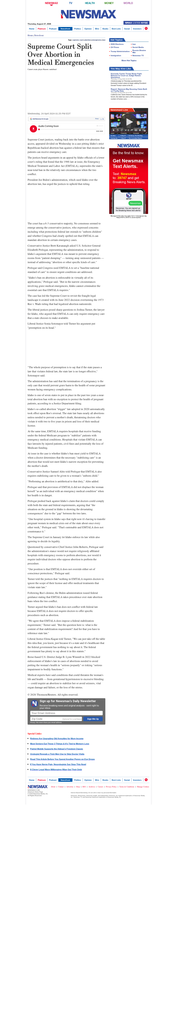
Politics (77, 29)
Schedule (136, 133)
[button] (146, 28)
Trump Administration (120, 51)
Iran (134, 44)
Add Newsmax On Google (40, 119)
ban (104, 40)
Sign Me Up (93, 719)
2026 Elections (117, 44)
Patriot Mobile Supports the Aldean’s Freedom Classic (56, 749)
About (53, 786)
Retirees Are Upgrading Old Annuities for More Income (56, 739)
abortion (87, 40)
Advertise (69, 786)
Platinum (42, 29)
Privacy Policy (111, 786)
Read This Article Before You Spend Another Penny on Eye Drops (62, 759)
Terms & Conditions (126, 786)
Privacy (32, 722)
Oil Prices (115, 47)
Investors (137, 29)
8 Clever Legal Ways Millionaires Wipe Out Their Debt (56, 769)
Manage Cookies (143, 786)
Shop (78, 786)
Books (105, 29)
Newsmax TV (138, 55)
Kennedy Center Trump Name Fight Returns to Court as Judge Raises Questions (126, 75)
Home (31, 29)
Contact (61, 786)
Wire (97, 29)
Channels (124, 133)
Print (96, 119)
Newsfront (65, 29)
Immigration (116, 55)
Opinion (88, 29)
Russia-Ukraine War (139, 51)
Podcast (52, 29)
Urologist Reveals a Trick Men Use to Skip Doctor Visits (57, 754)
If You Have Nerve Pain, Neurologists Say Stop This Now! (58, 764)
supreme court (77, 40)
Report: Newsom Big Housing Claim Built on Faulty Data (129, 90)
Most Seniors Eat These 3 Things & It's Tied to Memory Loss (59, 744)
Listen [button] (112, 133)
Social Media (138, 47)
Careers (100, 786)
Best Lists (116, 29)
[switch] (126, 130)
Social (127, 29)
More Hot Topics (129, 60)
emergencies (96, 40)
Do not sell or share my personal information (102, 792)
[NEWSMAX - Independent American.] (88, 14)
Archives (91, 786)
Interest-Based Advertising (79, 792)
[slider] (128, 130)
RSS (84, 786)
